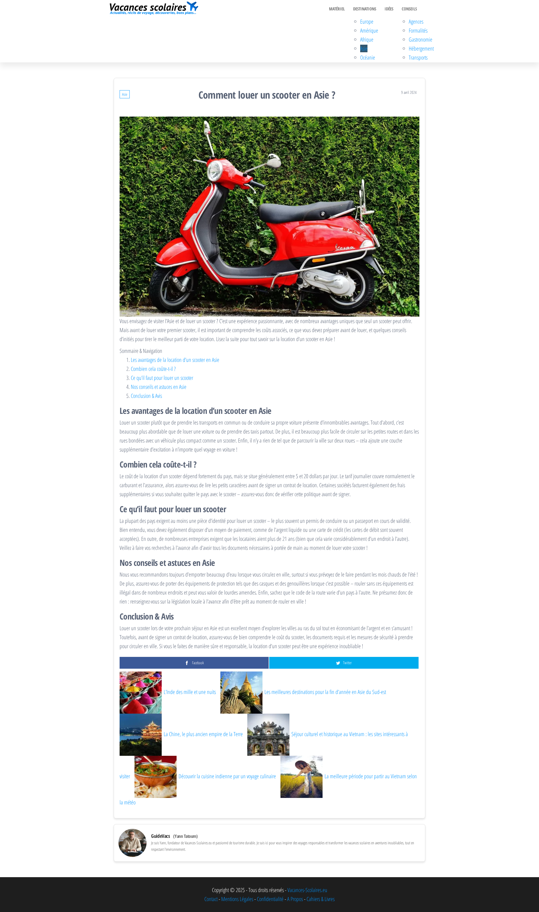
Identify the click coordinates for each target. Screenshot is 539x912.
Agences (416, 21)
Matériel (337, 9)
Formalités (418, 30)
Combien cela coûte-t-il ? (153, 369)
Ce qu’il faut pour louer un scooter (162, 378)
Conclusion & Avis (146, 396)
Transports (418, 57)
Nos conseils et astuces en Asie (158, 387)
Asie (363, 48)
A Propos (295, 899)
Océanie (367, 57)
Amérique (369, 30)
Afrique (366, 39)
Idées (389, 9)
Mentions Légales (237, 899)
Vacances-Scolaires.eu (307, 890)
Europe (366, 21)
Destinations (364, 9)
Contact (211, 899)
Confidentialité (270, 899)
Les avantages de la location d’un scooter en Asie (175, 360)
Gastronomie (420, 39)
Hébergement (421, 48)
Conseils (409, 9)
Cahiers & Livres (321, 899)
